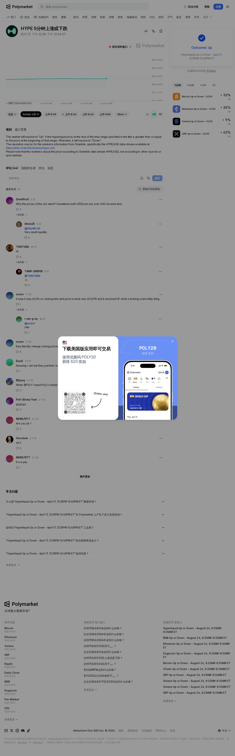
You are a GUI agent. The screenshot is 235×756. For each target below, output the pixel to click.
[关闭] (172, 341)
